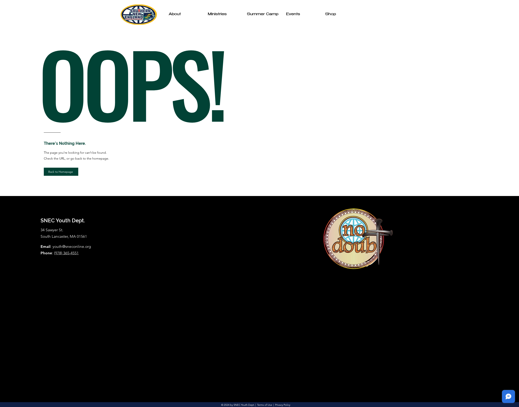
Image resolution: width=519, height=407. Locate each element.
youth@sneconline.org (72, 246)
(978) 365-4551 (66, 253)
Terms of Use (264, 404)
